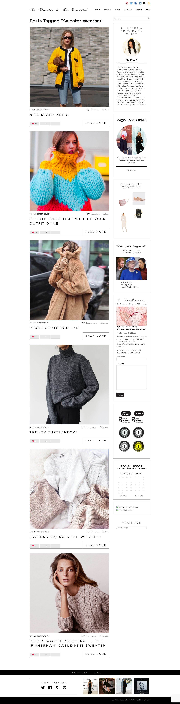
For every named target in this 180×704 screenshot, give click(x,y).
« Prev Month (122, 495)
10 (122, 484)
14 (139, 484)
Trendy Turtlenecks (54, 432)
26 (131, 490)
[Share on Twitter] (55, 123)
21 (139, 487)
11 (126, 484)
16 (118, 487)
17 (122, 487)
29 (143, 490)
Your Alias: (121, 356)
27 (135, 490)
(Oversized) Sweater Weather (65, 537)
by (88, 109)
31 (122, 492)
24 (123, 490)
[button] (97, 9)
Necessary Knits (49, 115)
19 (131, 487)
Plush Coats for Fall (55, 328)
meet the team (79, 673)
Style (32, 109)
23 (118, 490)
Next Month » (140, 495)
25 (127, 490)
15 (143, 484)
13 (135, 484)
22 (143, 487)
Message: (120, 364)
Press (98, 673)
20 (135, 487)
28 (139, 490)
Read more (95, 122)
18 (126, 487)
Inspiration (42, 109)
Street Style (43, 214)
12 (131, 484)
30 (118, 492)
